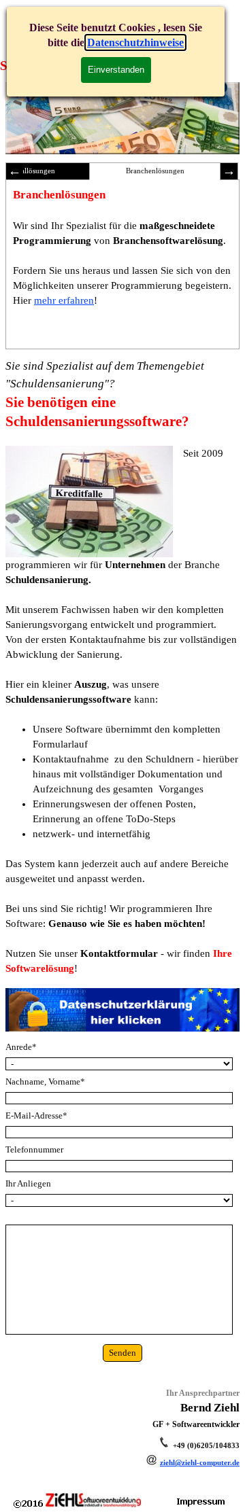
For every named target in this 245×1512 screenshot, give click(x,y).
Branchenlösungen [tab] (155, 171)
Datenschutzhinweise (135, 42)
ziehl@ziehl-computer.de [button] (200, 1462)
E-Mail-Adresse (36, 1115)
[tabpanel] (122, 666)
